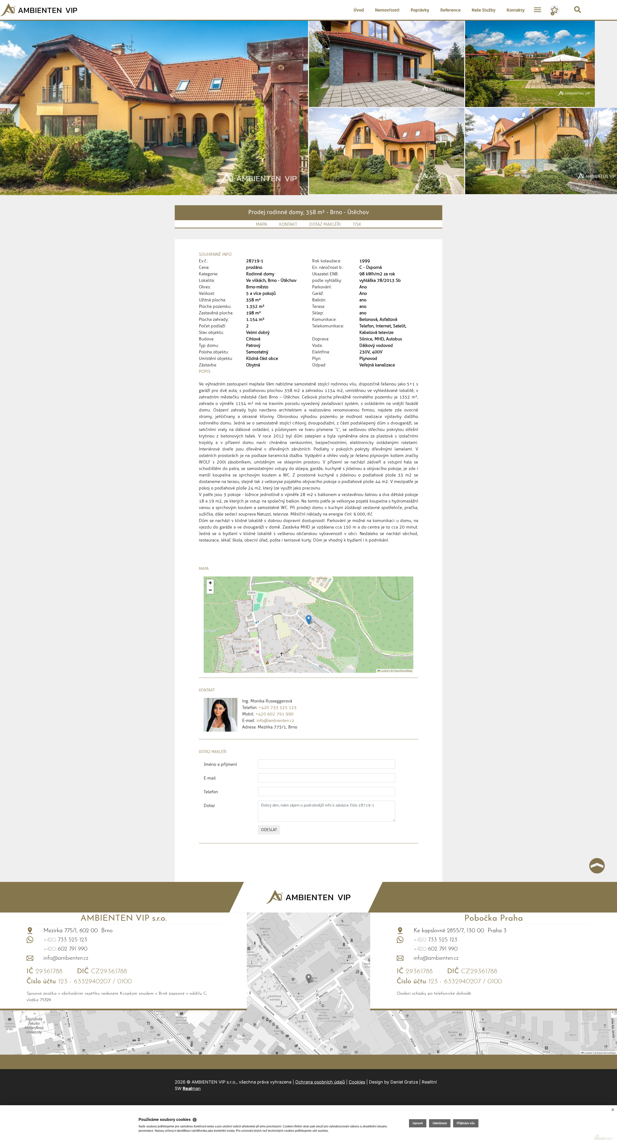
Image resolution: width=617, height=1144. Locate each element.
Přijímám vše (466, 1123)
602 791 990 (65, 949)
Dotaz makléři (325, 224)
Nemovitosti (387, 9)
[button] (309, 620)
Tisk (357, 224)
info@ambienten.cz (275, 720)
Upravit (418, 1123)
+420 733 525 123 (278, 707)
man (192, 1088)
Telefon (211, 791)
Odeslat (269, 829)
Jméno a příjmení (220, 764)
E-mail (210, 778)
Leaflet (384, 671)
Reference (450, 9)
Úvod (359, 9)
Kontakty (516, 9)
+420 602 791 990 (274, 714)
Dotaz (209, 805)
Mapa (261, 224)
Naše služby (484, 9)
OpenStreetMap (403, 671)
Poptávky (420, 9)
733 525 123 (65, 940)
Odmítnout (440, 1123)
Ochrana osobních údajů (320, 1081)
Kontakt (288, 224)
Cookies (357, 1081)
